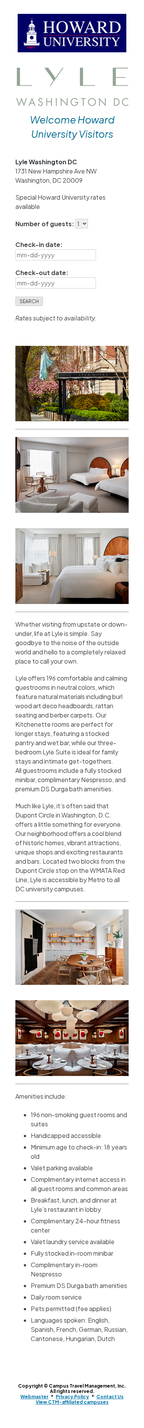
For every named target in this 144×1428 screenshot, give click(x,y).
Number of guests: (45, 224)
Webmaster (34, 1397)
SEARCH (29, 301)
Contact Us (110, 1397)
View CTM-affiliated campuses (72, 1402)
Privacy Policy (72, 1397)
